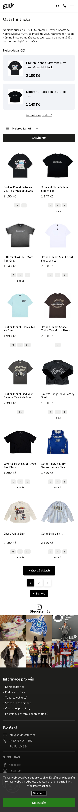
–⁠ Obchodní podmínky (16, 708)
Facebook (15, 765)
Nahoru (40, 594)
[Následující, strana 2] (39, 583)
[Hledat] (58, 6)
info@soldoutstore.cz (22, 735)
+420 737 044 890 (20, 741)
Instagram (15, 771)
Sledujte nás (40, 611)
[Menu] (72, 6)
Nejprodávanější (22, 128)
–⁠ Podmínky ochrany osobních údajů (25, 714)
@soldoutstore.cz (39, 37)
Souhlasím (39, 803)
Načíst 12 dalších (39, 570)
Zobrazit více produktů (39, 115)
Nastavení (39, 793)
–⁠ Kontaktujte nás (14, 687)
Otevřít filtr (39, 138)
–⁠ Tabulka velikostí (14, 698)
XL (65, 275)
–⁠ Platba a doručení (15, 692)
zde (48, 786)
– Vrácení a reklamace (17, 703)
